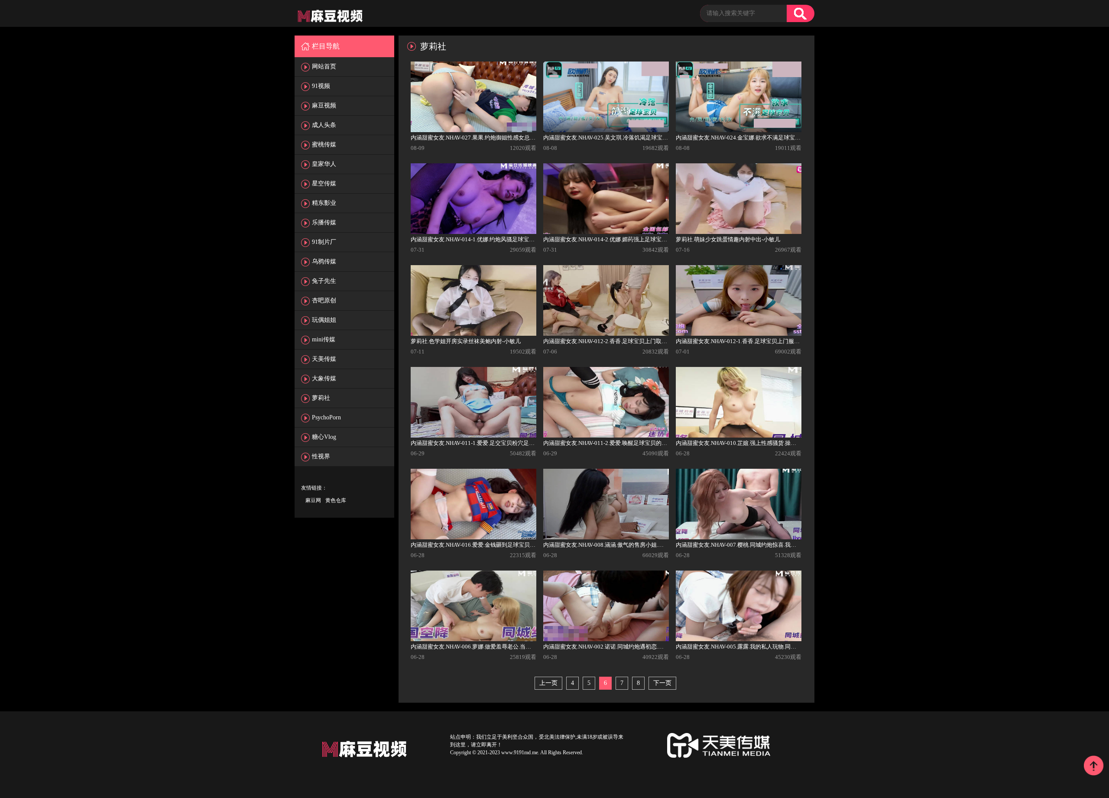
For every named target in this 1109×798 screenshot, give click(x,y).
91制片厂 (324, 242)
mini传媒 (323, 339)
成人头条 (324, 125)
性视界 (321, 456)
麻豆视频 (324, 105)
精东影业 (324, 203)
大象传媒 (324, 378)
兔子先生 (324, 281)
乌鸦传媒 (324, 261)
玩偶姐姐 (324, 320)
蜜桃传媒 (324, 144)
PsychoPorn (326, 417)
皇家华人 (324, 164)
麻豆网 (313, 500)
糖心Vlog (324, 437)
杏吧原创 (324, 300)
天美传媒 (324, 359)
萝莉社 (321, 398)
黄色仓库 (335, 500)
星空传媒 (324, 183)
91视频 (321, 86)
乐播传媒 (324, 222)
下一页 (662, 683)
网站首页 (324, 66)
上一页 (548, 683)
